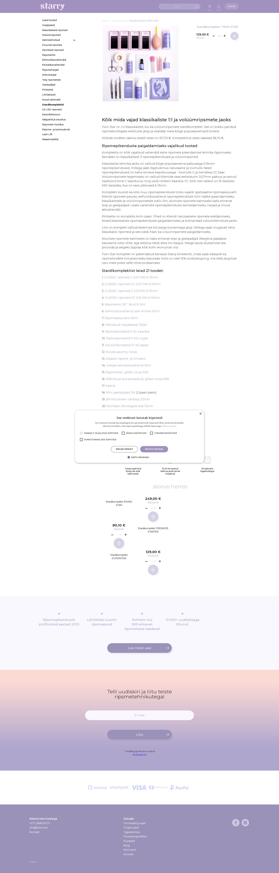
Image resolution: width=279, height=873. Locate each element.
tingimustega (139, 754)
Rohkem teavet (169, 426)
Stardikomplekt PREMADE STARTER (153, 530)
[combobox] (180, 7)
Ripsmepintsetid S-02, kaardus (127, 331)
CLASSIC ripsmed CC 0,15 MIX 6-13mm (132, 297)
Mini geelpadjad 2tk (120, 392)
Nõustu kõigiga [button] (154, 449)
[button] (139, 457)
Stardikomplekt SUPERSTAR (119, 557)
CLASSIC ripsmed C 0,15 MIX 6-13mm (131, 291)
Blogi (126, 845)
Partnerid (129, 849)
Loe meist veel (139, 648)
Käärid (110, 386)
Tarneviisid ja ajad (134, 823)
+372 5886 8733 (39, 823)
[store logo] (52, 6)
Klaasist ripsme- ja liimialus (126, 358)
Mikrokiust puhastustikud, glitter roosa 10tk (137, 379)
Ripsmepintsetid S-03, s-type (127, 338)
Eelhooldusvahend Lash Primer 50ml (132, 311)
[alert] (139, 436)
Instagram (245, 822)
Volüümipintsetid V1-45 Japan (127, 345)
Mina (219, 9)
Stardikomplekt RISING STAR (119, 503)
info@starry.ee (38, 827)
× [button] (200, 413)
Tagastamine (131, 832)
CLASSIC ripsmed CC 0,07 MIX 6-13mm (133, 284)
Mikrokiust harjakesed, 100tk (126, 325)
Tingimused (131, 827)
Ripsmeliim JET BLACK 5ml (125, 304)
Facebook (235, 822)
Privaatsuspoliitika (134, 836)
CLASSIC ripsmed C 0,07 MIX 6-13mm (131, 277)
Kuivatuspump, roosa (121, 352)
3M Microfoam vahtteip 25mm (128, 399)
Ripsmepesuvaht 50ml (121, 318)
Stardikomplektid (119, 21)
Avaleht (105, 21)
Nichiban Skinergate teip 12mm (130, 406)
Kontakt (34, 832)
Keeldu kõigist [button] (124, 449)
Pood (209, 9)
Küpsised (129, 841)
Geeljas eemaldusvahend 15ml (128, 365)
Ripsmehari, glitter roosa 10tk (127, 372)
